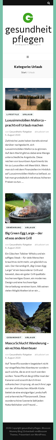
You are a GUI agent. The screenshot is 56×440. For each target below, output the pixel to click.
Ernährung (14, 227)
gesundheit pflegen (28, 33)
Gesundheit (14, 337)
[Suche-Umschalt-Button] (48, 3)
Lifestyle (13, 114)
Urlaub (28, 114)
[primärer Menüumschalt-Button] (28, 57)
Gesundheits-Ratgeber (20, 131)
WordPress (40, 434)
